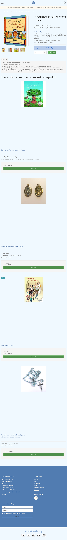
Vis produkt (33, 168)
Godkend (17, 516)
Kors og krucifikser (39, 487)
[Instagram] (36, 499)
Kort (35, 485)
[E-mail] (17, 510)
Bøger (36, 481)
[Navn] (17, 507)
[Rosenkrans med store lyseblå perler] (33, 399)
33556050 (11, 485)
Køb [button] (54, 52)
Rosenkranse (37, 483)
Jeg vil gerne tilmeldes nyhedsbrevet (14, 513)
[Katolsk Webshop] (33, 2)
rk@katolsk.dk (9, 487)
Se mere (36, 490)
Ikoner (36, 479)
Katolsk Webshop (33, 531)
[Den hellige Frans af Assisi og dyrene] (33, 114)
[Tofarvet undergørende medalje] (33, 210)
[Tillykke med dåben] (33, 309)
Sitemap (4, 494)
